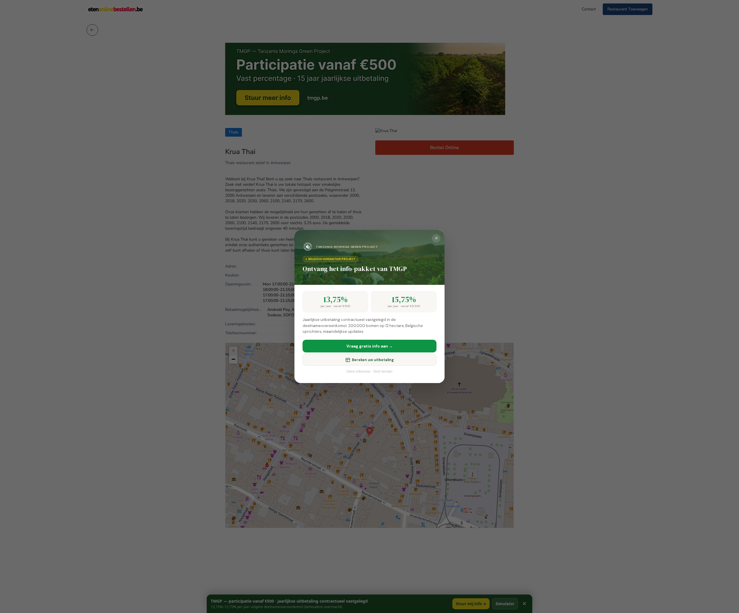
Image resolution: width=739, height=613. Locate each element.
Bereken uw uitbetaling (373, 360)
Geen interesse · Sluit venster (369, 371)
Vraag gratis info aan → (369, 346)
